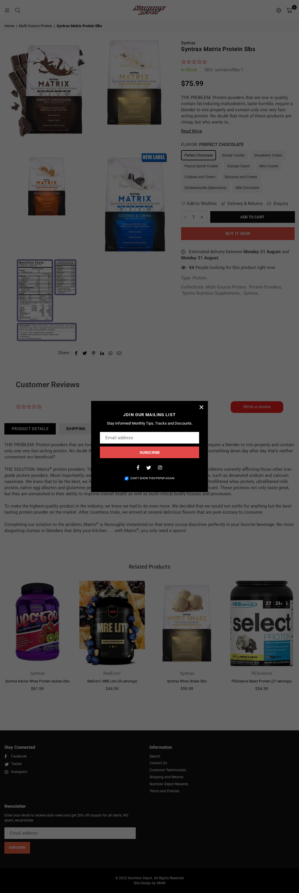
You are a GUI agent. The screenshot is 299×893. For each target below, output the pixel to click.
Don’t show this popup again (152, 478)
